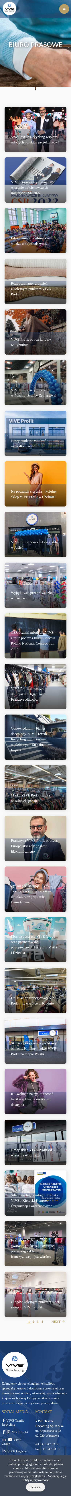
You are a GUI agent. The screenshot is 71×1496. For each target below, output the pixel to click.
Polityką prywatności (36, 1480)
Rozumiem (35, 1487)
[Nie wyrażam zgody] (64, 1478)
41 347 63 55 (51, 1449)
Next (56, 1321)
